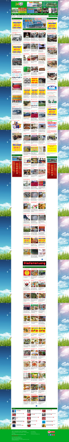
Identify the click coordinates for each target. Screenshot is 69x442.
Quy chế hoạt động (33, 432)
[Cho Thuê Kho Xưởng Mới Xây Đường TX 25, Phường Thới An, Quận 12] (42, 126)
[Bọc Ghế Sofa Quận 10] (42, 69)
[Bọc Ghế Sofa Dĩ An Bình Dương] (34, 58)
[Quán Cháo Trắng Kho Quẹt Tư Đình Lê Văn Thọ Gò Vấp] (27, 364)
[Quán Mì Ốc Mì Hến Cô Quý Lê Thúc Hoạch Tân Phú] (42, 399)
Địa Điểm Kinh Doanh (15, 14)
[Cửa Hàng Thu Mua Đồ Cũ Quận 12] (34, 92)
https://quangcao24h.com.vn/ (18, 438)
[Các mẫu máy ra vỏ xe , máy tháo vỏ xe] (14, 418)
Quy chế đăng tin (33, 431)
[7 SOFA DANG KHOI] (34, 23)
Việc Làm (40, 14)
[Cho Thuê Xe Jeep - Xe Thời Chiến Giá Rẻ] (27, 104)
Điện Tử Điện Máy (30, 14)
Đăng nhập (56, 0)
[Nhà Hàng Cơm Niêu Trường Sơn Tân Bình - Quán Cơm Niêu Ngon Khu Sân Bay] (42, 296)
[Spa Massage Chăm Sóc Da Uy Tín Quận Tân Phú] (27, 172)
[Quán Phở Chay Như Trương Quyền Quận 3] (42, 376)
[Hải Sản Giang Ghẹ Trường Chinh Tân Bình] (34, 353)
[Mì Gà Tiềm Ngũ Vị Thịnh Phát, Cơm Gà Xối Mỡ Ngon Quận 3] (34, 273)
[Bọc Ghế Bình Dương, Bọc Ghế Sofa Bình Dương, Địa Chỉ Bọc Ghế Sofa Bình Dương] (52, 64)
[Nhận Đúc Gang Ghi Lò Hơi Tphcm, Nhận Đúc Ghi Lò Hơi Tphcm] (42, 218)
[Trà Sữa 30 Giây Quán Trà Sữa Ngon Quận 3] (34, 284)
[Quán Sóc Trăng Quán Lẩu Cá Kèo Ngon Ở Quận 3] (34, 296)
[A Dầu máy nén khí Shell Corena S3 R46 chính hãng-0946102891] (44, 425)
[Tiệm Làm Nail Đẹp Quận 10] (42, 252)
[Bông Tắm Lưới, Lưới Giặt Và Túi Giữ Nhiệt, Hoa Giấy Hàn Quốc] (27, 229)
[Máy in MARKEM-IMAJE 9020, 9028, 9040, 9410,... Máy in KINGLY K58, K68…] (42, 195)
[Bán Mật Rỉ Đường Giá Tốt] (42, 46)
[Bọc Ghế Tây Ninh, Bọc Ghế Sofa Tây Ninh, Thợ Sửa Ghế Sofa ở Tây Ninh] (42, 172)
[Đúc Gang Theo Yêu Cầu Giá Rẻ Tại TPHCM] (17, 62)
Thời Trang (37, 14)
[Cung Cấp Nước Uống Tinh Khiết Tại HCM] (34, 172)
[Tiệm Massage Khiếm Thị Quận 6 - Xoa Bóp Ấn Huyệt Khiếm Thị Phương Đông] (42, 183)
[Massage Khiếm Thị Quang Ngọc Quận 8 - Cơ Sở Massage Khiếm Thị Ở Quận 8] (34, 252)
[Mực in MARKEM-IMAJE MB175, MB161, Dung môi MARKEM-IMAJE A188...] (27, 206)
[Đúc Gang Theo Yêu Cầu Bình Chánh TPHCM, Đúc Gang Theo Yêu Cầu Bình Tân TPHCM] (27, 195)
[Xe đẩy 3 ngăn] (29, 425)
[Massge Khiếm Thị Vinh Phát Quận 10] (17, 99)
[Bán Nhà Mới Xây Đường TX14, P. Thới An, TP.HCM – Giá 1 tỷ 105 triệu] (27, 46)
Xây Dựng (51, 14)
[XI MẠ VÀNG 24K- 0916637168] (42, 149)
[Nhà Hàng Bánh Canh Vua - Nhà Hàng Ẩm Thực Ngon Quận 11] (27, 284)
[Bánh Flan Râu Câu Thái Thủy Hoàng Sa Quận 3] (34, 364)
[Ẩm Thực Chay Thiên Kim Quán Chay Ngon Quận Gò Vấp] (34, 341)
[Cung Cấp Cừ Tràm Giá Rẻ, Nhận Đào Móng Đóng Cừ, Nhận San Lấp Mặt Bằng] (34, 138)
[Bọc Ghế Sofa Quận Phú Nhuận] (52, 88)
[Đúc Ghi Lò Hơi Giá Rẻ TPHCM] (34, 218)
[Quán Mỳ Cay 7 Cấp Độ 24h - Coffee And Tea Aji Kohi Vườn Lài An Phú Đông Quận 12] (27, 307)
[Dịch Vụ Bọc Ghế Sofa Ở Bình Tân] (42, 161)
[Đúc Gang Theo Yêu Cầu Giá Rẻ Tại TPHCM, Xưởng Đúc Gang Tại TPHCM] (34, 195)
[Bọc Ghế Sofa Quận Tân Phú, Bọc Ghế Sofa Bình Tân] (17, 37)
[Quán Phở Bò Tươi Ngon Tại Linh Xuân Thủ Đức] (42, 273)
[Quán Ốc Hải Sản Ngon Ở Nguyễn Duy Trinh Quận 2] (34, 399)
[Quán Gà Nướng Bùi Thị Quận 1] (42, 353)
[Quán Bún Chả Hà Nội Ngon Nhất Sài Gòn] (34, 319)
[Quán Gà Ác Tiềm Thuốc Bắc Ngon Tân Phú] (27, 296)
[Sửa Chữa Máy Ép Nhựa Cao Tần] (34, 229)
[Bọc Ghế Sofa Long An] (34, 183)
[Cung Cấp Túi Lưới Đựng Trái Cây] (27, 69)
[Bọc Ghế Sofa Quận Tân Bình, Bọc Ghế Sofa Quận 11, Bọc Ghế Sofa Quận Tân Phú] (42, 58)
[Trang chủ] (12, 14)
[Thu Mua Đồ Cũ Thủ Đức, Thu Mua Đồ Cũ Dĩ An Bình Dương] (42, 241)
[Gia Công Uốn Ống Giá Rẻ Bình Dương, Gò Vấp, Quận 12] (42, 35)
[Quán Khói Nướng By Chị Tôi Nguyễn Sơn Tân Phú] (34, 387)
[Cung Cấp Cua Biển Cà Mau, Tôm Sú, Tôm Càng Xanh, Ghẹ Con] (42, 330)
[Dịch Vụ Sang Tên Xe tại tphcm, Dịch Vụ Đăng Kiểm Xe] (17, 75)
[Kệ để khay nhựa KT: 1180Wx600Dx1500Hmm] (14, 425)
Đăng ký (53, 0)
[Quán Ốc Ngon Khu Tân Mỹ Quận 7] (42, 341)
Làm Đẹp (33, 14)
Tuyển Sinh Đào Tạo (19, 14)
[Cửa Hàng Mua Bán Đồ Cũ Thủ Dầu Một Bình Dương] (52, 112)
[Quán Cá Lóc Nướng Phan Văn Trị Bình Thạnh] (34, 376)
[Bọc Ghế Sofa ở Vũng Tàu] (17, 137)
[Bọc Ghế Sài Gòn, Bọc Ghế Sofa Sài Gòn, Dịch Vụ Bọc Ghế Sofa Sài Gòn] (52, 51)
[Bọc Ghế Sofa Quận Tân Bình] (34, 241)
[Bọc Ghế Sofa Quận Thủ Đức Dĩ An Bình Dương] (17, 111)
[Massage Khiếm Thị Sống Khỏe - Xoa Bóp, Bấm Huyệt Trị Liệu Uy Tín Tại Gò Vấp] (34, 81)
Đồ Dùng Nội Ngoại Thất (26, 14)
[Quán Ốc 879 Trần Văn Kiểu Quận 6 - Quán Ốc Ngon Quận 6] (27, 399)
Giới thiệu (48, 0)
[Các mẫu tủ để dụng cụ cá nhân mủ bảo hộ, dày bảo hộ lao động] (44, 414)
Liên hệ (51, 0)
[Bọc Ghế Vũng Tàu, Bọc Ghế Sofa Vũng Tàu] (34, 126)
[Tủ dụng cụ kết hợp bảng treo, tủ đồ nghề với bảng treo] (29, 414)
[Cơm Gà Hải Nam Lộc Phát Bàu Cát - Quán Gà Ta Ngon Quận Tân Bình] (27, 273)
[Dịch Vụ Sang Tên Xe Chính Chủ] (34, 104)
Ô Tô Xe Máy (22, 14)
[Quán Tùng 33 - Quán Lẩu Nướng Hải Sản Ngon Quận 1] (27, 319)
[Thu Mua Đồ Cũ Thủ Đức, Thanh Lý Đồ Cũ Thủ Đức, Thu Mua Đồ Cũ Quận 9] (52, 149)
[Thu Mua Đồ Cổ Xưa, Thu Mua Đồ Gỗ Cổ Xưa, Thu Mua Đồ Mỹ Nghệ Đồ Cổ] (52, 38)
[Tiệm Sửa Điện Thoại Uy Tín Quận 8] (27, 161)
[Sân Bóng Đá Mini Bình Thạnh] (42, 104)
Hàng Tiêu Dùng (48, 14)
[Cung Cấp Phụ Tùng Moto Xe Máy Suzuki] (27, 218)
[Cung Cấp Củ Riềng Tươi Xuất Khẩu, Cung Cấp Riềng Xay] (27, 252)
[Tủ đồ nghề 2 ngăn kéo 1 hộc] (29, 418)
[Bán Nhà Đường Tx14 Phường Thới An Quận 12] (34, 46)
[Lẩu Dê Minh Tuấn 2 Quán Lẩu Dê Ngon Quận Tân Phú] (42, 284)
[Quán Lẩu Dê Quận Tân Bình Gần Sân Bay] (42, 319)
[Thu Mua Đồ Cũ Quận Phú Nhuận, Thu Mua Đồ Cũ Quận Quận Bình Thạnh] (17, 25)
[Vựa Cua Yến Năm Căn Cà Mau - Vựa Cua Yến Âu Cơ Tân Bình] (34, 330)
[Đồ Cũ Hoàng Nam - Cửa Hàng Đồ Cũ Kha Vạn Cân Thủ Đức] (52, 124)
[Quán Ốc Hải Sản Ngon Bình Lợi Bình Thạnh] (27, 376)
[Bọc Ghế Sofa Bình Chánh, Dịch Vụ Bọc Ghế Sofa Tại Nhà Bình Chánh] (27, 115)
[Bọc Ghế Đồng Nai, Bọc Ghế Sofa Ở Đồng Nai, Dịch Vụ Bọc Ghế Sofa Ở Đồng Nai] (17, 87)
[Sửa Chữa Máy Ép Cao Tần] (17, 125)
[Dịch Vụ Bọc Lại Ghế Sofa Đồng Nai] (27, 126)
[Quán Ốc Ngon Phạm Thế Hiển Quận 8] (27, 353)
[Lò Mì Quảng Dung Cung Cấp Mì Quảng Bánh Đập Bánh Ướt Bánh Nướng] (42, 387)
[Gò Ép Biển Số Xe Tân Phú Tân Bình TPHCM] (27, 81)
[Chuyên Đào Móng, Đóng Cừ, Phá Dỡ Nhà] (27, 138)
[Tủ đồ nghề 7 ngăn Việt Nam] (14, 414)
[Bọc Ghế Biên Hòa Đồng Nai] (34, 69)
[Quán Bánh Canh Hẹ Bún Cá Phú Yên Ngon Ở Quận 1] (27, 341)
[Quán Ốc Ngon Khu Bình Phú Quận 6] (27, 387)
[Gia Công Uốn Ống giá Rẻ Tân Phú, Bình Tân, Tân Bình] (34, 35)
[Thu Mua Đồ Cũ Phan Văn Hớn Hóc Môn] (17, 49)
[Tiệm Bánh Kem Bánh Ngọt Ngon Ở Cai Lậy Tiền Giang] (34, 161)
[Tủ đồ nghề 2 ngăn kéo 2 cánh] (44, 418)
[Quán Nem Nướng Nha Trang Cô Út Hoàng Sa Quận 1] (27, 330)
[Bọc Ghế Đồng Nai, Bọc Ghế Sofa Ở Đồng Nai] (52, 76)
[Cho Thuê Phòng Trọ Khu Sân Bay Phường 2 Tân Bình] (34, 206)
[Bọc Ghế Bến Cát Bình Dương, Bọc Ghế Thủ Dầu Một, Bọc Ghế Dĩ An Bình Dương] (42, 115)
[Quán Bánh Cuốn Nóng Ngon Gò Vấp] (34, 307)
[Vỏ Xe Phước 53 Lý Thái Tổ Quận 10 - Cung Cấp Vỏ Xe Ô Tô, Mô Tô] (42, 81)
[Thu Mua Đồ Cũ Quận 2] (17, 147)
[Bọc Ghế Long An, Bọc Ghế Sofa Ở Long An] (34, 115)
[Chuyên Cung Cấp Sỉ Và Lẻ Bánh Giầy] (42, 138)
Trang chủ (45, 0)
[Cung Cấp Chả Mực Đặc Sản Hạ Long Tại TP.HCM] (42, 206)
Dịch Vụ (44, 14)
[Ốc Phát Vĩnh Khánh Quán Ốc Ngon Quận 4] (42, 307)
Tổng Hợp (55, 14)
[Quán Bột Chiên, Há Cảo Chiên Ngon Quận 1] (42, 364)
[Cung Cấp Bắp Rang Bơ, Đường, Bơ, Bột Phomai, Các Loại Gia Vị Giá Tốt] (27, 58)
